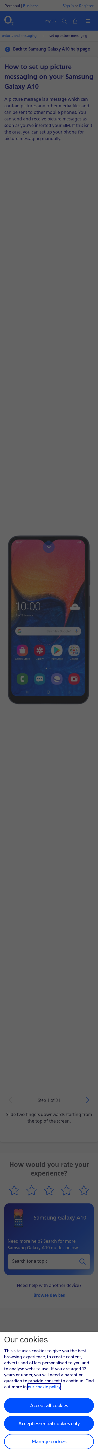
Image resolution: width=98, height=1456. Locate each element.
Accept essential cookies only (48, 1423)
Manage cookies (49, 1441)
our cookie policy (44, 1387)
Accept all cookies (49, 1405)
